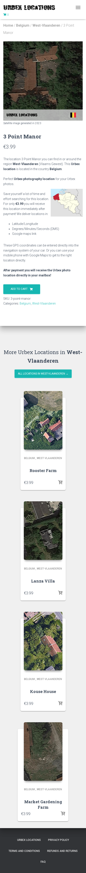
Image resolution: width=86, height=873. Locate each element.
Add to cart (19, 288)
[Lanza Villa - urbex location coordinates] (43, 530)
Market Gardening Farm (43, 804)
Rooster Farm (43, 470)
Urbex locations (29, 840)
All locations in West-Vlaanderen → (43, 373)
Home (8, 25)
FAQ (43, 861)
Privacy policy (58, 840)
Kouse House (43, 691)
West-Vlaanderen (46, 25)
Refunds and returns (62, 851)
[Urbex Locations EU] (30, 7)
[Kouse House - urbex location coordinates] (43, 641)
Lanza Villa (43, 581)
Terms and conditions (24, 851)
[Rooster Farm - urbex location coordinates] (43, 420)
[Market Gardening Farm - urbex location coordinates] (43, 751)
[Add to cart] (60, 482)
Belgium (22, 25)
